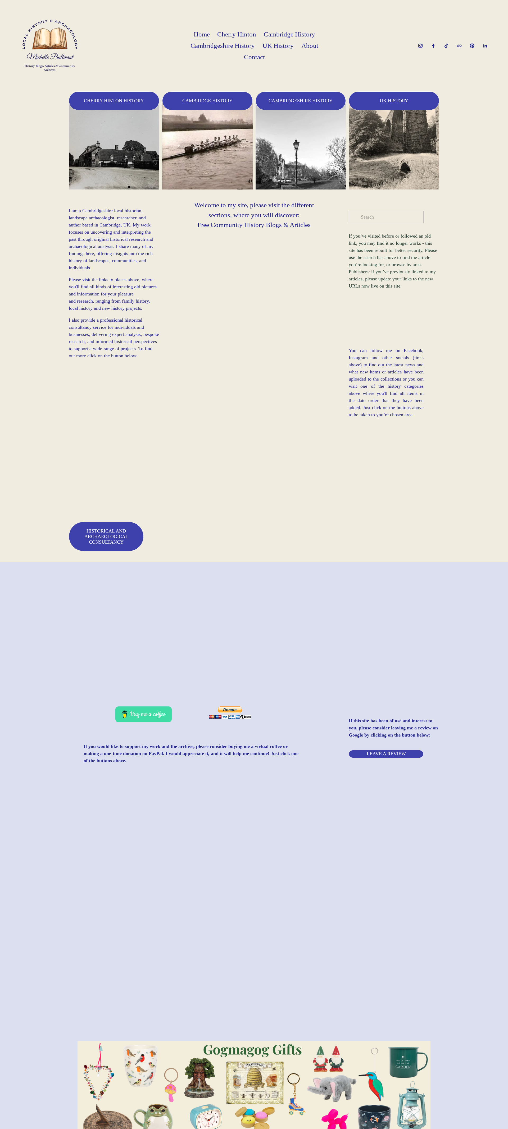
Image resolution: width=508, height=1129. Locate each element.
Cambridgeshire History (222, 45)
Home (202, 34)
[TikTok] (446, 45)
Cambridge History (289, 34)
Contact (254, 57)
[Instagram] (420, 45)
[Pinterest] (472, 45)
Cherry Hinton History (114, 100)
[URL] (459, 45)
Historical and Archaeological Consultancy (106, 536)
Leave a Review (386, 753)
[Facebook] (433, 45)
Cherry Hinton (236, 34)
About (309, 45)
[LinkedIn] (485, 45)
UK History (278, 45)
